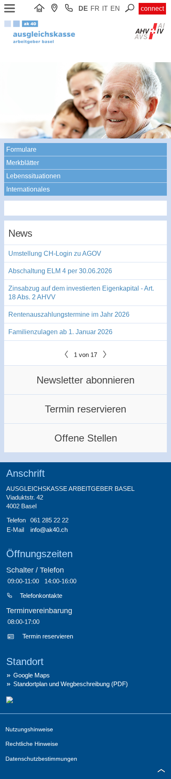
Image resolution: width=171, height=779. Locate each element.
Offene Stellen (85, 438)
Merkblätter (22, 162)
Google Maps (31, 675)
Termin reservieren (85, 409)
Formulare (21, 149)
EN (115, 8)
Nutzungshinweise (29, 729)
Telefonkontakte (41, 595)
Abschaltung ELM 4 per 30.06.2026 (60, 270)
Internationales (28, 189)
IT (105, 8)
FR (95, 8)
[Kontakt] (56, 8)
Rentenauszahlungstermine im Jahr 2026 (68, 314)
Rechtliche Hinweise (31, 743)
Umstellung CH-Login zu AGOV (54, 253)
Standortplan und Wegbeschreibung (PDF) (70, 683)
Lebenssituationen (33, 176)
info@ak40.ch (49, 529)
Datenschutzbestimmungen (41, 758)
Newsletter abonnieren (85, 380)
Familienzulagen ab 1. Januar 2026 (60, 331)
